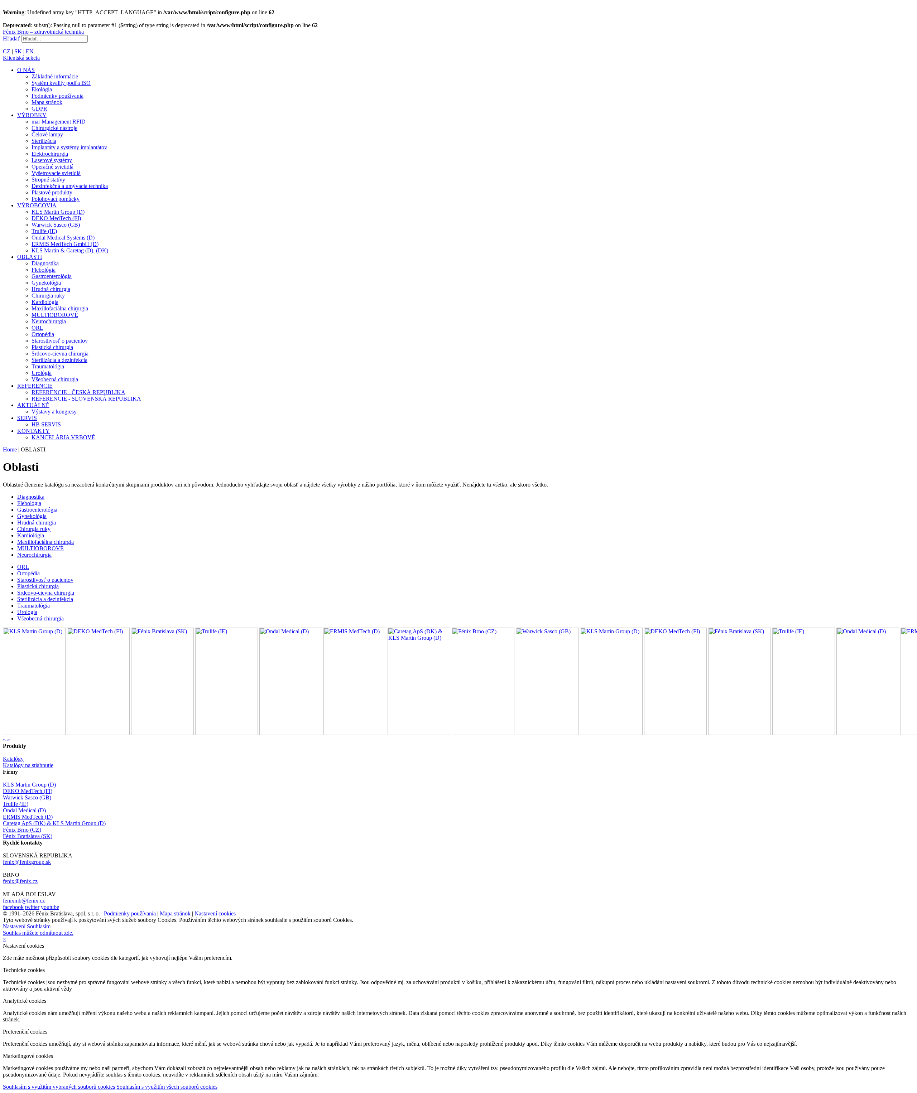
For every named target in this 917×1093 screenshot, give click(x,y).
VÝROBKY (32, 115)
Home (10, 449)
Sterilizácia (44, 141)
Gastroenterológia (52, 276)
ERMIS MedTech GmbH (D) (65, 244)
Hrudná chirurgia (51, 289)
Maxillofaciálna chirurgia (60, 308)
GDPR (39, 109)
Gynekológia (46, 283)
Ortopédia (43, 334)
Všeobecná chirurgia (55, 379)
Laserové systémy (52, 160)
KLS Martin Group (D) (58, 212)
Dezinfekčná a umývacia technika (70, 186)
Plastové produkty (52, 192)
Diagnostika (45, 263)
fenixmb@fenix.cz (24, 901)
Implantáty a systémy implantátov (69, 147)
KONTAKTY (33, 431)
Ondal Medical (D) (24, 810)
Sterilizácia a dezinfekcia (59, 360)
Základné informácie (55, 76)
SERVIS (27, 418)
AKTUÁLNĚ (33, 405)
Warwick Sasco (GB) (56, 225)
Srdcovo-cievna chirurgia (60, 353)
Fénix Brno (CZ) (22, 830)
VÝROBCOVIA (37, 205)
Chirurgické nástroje (54, 128)
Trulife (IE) (44, 231)
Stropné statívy (48, 179)
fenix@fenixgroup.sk (27, 862)
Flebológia (44, 270)
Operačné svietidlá (52, 167)
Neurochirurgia (49, 321)
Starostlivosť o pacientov (60, 341)
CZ (6, 51)
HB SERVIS (46, 424)
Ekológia (42, 89)
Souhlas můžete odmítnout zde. (38, 933)
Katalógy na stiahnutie (28, 765)
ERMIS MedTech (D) (28, 817)
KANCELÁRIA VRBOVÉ (63, 437)
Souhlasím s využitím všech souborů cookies (166, 1087)
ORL (37, 328)
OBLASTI (29, 257)
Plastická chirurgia (52, 347)
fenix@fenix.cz (20, 881)
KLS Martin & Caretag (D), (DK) (70, 250)
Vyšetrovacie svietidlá (56, 173)
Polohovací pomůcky (56, 199)
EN (30, 51)
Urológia (42, 373)
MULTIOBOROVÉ (55, 315)
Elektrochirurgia (50, 154)
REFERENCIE (35, 386)
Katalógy (13, 759)
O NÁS (26, 70)
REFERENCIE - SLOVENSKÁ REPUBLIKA (86, 399)
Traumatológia (48, 366)
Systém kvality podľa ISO (61, 83)
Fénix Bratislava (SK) (27, 836)
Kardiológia (45, 302)
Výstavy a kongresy (54, 411)
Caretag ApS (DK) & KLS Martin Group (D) (54, 823)
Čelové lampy (47, 134)
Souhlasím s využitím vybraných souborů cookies (59, 1087)
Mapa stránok (47, 102)
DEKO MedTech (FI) (56, 218)
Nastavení (14, 926)
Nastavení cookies (215, 913)
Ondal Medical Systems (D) (63, 237)
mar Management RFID (59, 122)
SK (18, 51)
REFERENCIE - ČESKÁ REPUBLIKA (78, 392)
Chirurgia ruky (48, 295)
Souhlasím (39, 926)
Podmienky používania (57, 96)
